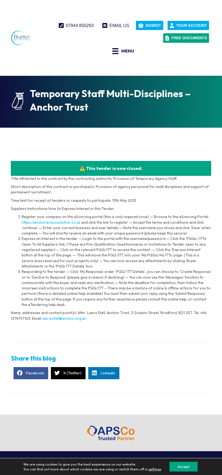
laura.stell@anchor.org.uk (64, 318)
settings (154, 469)
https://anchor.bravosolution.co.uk (51, 222)
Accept (184, 466)
